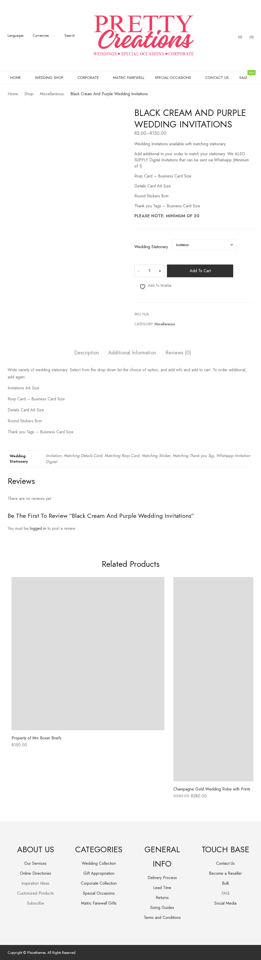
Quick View (88, 726)
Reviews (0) (178, 353)
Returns (162, 898)
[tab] (86, 353)
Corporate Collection (99, 883)
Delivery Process (162, 878)
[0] (235, 35)
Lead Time (162, 888)
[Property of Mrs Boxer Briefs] (87, 653)
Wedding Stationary (151, 247)
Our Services (35, 863)
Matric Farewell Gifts (98, 903)
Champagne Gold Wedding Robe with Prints (211, 789)
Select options (24, 747)
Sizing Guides (162, 907)
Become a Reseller (225, 873)
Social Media (225, 903)
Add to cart (200, 271)
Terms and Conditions (162, 917)
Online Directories (35, 873)
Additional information (132, 353)
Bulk (225, 883)
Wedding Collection (99, 863)
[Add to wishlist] (154, 586)
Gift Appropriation (98, 873)
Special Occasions (99, 893)
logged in (38, 528)
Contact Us (225, 863)
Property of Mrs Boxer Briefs (36, 738)
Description (86, 353)
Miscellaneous (164, 324)
